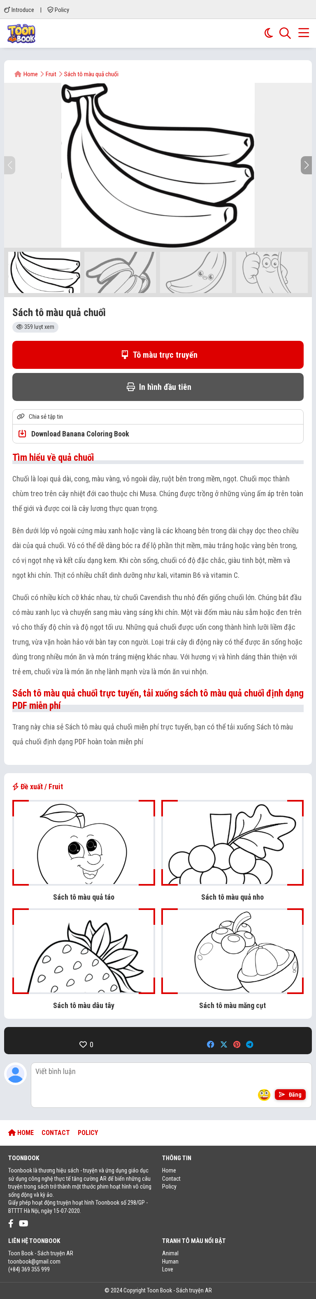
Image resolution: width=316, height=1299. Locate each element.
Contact (171, 1178)
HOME (25, 1133)
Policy (61, 10)
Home (169, 1170)
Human (170, 1261)
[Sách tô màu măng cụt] (232, 989)
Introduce (22, 10)
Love (167, 1269)
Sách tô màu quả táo (83, 897)
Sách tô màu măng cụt (232, 1005)
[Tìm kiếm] (285, 33)
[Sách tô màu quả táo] (83, 881)
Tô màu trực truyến (164, 355)
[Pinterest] (236, 1044)
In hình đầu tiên (164, 387)
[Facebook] (210, 1044)
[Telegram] (249, 1044)
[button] (306, 165)
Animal (170, 1253)
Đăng (295, 1094)
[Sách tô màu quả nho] (232, 881)
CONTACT (56, 1133)
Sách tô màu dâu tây (83, 1005)
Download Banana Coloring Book (79, 433)
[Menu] (303, 33)
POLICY (88, 1133)
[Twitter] (224, 1044)
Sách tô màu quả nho (232, 897)
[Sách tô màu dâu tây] (83, 989)
